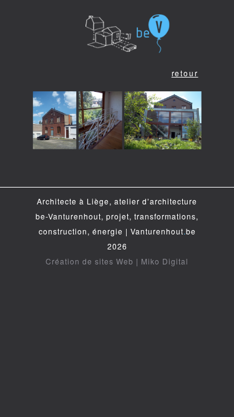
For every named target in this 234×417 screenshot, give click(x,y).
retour (185, 73)
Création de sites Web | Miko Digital (117, 261)
